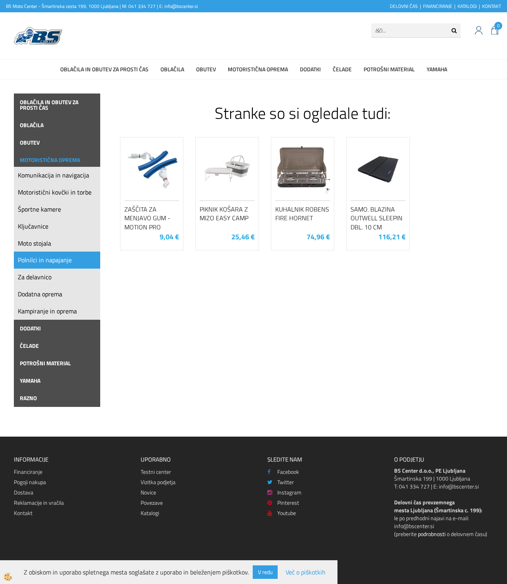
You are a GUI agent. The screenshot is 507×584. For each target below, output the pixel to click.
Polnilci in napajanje (45, 260)
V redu (265, 572)
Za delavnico (34, 277)
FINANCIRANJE (437, 6)
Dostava (23, 492)
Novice (148, 492)
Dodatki (310, 69)
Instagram (289, 492)
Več (152, 178)
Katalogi (150, 513)
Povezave (152, 502)
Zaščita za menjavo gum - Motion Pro (147, 218)
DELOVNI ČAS (404, 6)
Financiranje (28, 472)
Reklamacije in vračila (39, 502)
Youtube (286, 513)
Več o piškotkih (306, 572)
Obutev (206, 69)
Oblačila (172, 69)
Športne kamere (39, 209)
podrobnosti (432, 534)
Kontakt (23, 513)
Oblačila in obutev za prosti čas (104, 69)
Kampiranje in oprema (47, 311)
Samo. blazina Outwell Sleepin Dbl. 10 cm (376, 218)
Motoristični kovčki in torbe (54, 192)
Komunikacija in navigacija (53, 175)
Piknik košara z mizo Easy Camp (224, 213)
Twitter (285, 482)
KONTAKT (491, 6)
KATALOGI (467, 6)
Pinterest (288, 502)
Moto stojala (34, 243)
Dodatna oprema (40, 294)
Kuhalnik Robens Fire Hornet (302, 213)
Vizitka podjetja (158, 482)
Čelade (342, 69)
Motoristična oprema (258, 69)
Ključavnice (33, 226)
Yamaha (437, 69)
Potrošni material (389, 69)
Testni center (156, 472)
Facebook (288, 472)
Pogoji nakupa (30, 482)
